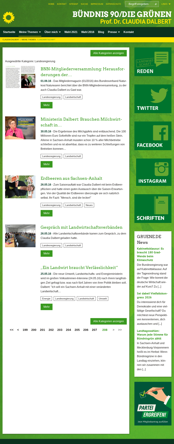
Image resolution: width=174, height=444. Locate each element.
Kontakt (61, 4)
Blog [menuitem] (101, 32)
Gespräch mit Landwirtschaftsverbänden (82, 227)
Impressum (97, 4)
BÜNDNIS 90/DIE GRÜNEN (121, 14)
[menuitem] (51, 4)
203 (59, 330)
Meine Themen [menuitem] (28, 32)
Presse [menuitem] (112, 32)
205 (77, 330)
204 (68, 330)
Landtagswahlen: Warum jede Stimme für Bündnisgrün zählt (152, 334)
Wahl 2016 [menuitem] (87, 32)
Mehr (47, 105)
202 (51, 330)
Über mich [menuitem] (51, 32)
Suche (84, 4)
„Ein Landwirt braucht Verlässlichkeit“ (79, 267)
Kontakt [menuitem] (129, 32)
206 (85, 330)
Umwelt (103, 298)
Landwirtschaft (46, 40)
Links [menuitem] (164, 4)
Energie (46, 298)
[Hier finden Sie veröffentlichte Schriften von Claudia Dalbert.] (153, 208)
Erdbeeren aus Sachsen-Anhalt (71, 178)
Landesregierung (51, 97)
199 (25, 330)
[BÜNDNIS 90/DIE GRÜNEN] (9, 18)
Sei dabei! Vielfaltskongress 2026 (152, 295)
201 (42, 330)
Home (51, 4)
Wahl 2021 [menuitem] (70, 32)
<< (12, 330)
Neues (89, 205)
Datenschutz (113, 4)
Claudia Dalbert (11, 40)
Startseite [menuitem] (9, 32)
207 (94, 330)
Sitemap (73, 4)
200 (33, 330)
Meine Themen (29, 40)
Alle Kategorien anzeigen (108, 53)
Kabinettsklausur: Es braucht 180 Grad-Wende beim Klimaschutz (150, 254)
